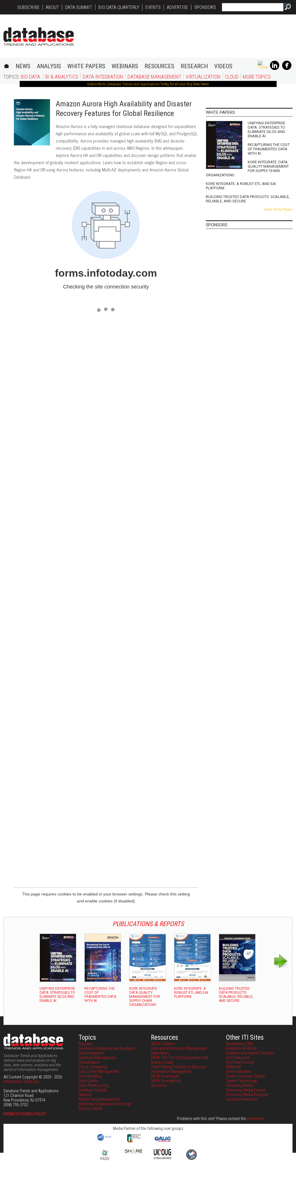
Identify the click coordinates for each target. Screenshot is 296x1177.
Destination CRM (239, 1043)
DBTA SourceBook (166, 1080)
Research (194, 66)
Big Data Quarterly (118, 7)
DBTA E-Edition (163, 1043)
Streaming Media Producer (247, 1094)
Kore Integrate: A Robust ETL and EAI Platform (241, 186)
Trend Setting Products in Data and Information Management (178, 1069)
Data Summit (78, 7)
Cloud (231, 77)
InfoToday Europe (240, 1062)
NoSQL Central (90, 1108)
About (52, 7)
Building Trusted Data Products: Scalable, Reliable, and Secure (248, 199)
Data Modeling (90, 1076)
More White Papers (278, 210)
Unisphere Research (242, 1099)
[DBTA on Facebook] (286, 69)
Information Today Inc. (21, 1081)
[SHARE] (133, 1152)
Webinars (125, 66)
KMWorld (233, 1067)
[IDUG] (104, 1140)
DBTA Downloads (165, 1076)
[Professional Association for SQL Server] (104, 1160)
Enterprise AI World (241, 1048)
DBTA (38, 36)
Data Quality (88, 1080)
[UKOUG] (162, 1157)
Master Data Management (99, 1099)
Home (6, 65)
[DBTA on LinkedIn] (274, 69)
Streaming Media (239, 1085)
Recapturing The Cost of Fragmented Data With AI (269, 149)
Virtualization (203, 77)
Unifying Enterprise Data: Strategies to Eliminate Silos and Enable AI (266, 129)
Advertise (177, 7)
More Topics (257, 77)
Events (153, 7)
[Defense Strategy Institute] (191, 1159)
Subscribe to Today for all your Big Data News (148, 84)
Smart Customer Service (245, 1076)
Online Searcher (238, 1071)
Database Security (93, 1090)
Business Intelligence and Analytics (107, 1048)
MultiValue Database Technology (105, 1104)
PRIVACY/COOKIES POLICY (24, 1114)
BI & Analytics (61, 77)
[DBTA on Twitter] (263, 67)
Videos (223, 66)
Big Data (30, 77)
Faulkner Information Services (250, 1053)
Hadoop (85, 1094)
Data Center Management (99, 1071)
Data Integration (103, 77)
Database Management (154, 77)
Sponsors (205, 7)
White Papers (86, 66)
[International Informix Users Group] (134, 1141)
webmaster (255, 1118)
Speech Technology (241, 1080)
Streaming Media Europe (245, 1090)
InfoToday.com (238, 1057)
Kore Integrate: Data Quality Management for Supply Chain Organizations (247, 168)
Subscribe (28, 7)
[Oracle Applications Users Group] (162, 1141)
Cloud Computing (93, 1067)
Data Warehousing (93, 1085)
